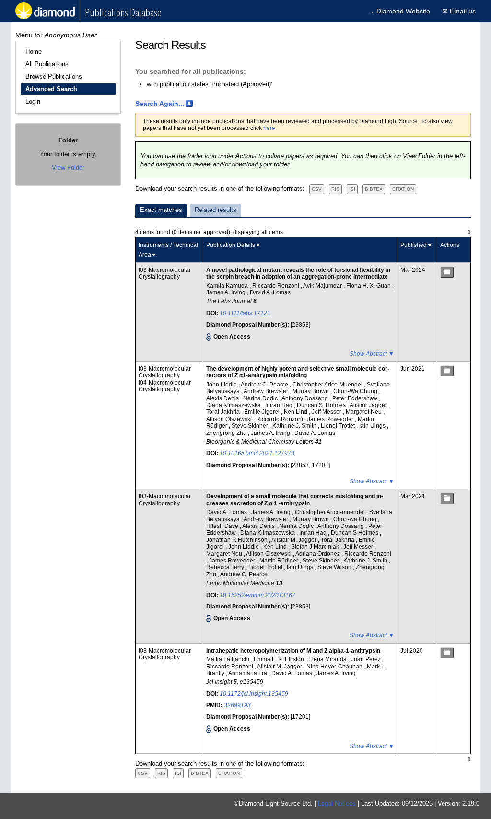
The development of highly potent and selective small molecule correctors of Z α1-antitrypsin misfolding (297, 372)
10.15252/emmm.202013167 (257, 595)
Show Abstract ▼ (372, 354)
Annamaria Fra (248, 673)
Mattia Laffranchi (228, 659)
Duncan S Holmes (355, 532)
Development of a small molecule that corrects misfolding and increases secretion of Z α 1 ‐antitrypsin (294, 499)
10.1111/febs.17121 (245, 313)
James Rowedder (331, 419)
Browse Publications (53, 76)
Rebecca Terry (226, 567)
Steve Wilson (335, 567)
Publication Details (230, 245)
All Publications (47, 64)
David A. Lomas (270, 292)
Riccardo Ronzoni (276, 285)
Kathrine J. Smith (295, 425)
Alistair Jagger (369, 405)
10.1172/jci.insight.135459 (254, 693)
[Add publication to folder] (447, 272)
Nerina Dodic (261, 398)
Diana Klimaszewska (234, 405)
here (269, 128)
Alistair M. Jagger (294, 540)
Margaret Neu (364, 412)
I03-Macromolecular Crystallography (165, 273)
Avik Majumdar (323, 285)
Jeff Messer (327, 412)
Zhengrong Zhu (227, 433)
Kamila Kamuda (227, 285)
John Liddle (222, 384)
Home (33, 51)
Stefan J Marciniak (315, 546)
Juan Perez (366, 659)
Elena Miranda (328, 659)
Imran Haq (279, 405)
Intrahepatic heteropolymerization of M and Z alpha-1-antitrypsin (293, 650)
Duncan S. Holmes (322, 405)
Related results (215, 209)
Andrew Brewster (267, 391)
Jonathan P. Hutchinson (237, 540)
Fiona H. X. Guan (369, 285)
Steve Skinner (250, 425)
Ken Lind (296, 412)
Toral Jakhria (223, 412)
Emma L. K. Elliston (279, 659)
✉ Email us (459, 11)
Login (32, 101)
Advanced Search (51, 89)
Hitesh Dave (223, 526)
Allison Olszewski (229, 419)
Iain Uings (373, 425)
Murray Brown (311, 391)
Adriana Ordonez (318, 553)
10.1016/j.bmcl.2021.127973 (257, 453)
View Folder (68, 167)
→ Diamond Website (399, 11)
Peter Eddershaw (355, 398)
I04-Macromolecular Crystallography (165, 386)
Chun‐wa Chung (355, 519)
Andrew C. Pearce (265, 384)
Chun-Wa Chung (356, 391)
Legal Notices (337, 803)
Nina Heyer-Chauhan (335, 666)
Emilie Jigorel (262, 412)
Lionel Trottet (338, 425)
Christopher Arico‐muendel (330, 512)
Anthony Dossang (305, 398)
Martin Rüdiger (279, 560)
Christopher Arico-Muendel (328, 384)
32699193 (237, 705)
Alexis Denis (223, 398)
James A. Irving (226, 292)
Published (413, 245)
